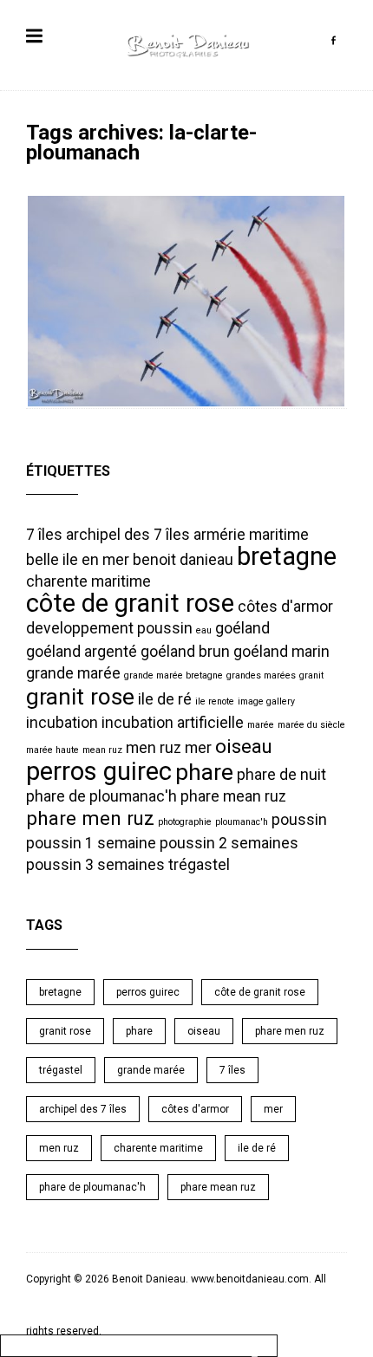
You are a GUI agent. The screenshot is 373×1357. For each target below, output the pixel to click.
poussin (299, 819)
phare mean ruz (233, 796)
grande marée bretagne (173, 675)
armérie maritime (251, 534)
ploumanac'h (241, 822)
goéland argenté (81, 651)
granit (311, 675)
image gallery (266, 701)
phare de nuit (281, 774)
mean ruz (102, 750)
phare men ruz (90, 818)
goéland (242, 628)
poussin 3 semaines (95, 864)
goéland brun (185, 651)
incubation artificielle (172, 722)
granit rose (80, 696)
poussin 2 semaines (229, 843)
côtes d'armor (285, 606)
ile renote (214, 701)
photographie (185, 822)
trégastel (199, 864)
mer (198, 747)
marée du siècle (311, 724)
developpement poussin (109, 628)
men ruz (153, 747)
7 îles (44, 534)
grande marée (73, 673)
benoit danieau (183, 559)
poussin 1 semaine (91, 843)
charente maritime (88, 581)
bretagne (287, 556)
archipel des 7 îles (128, 534)
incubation (62, 722)
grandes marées (261, 675)
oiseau (243, 746)
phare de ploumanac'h (101, 796)
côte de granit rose (130, 603)
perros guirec (99, 771)
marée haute (52, 750)
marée (260, 724)
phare (204, 772)
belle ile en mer (77, 559)
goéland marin (281, 651)
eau (204, 630)
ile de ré (165, 699)
